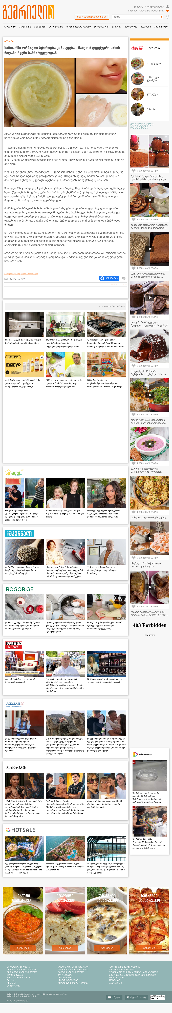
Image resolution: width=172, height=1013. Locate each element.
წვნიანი (11, 983)
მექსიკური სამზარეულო (22, 972)
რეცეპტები (23, 948)
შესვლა (138, 7)
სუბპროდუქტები (68, 980)
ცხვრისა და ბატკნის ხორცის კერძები (132, 975)
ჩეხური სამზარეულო (122, 969)
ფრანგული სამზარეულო (124, 967)
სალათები (64, 977)
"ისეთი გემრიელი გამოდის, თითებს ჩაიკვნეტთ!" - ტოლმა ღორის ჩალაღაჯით (149, 615)
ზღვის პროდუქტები (19, 977)
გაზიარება (111, 278)
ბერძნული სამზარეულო (73, 969)
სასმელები (13, 985)
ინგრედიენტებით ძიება (91, 17)
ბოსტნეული (116, 977)
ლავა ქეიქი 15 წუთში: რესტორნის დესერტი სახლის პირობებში (149, 374)
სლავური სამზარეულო (21, 969)
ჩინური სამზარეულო (71, 972)
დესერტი (114, 980)
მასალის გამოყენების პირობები (21, 273)
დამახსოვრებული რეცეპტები (145, 10)
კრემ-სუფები (15, 975)
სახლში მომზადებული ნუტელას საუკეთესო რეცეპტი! (149, 324)
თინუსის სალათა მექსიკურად (149, 517)
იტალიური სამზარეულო (73, 967)
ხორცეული (65, 975)
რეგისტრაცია (156, 7)
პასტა (10, 980)
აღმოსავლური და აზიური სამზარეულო (134, 972)
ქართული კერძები (18, 967)
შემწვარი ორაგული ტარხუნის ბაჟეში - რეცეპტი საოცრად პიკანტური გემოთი (149, 228)
